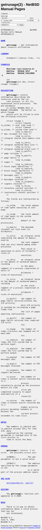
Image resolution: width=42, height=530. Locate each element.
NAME (3, 41)
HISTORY (5, 489)
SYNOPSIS (5, 64)
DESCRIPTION (7, 90)
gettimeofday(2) (14, 483)
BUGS (3, 502)
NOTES (3, 422)
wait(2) (29, 483)
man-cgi (22, 527)
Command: (5, 13)
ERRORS (4, 446)
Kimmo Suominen (6, 527)
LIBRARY (5, 54)
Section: (5, 18)
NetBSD (35, 526)
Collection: (6, 22)
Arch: (33, 18)
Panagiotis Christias (34, 527)
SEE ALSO (5, 479)
